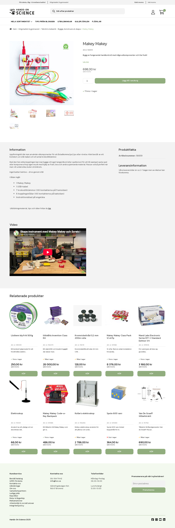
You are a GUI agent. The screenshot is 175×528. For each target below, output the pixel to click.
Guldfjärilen (82, 21)
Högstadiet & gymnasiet (59, 2)
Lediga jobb (15, 493)
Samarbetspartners (18, 490)
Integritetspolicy (17, 505)
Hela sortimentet (20, 21)
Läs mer (86, 62)
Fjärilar (96, 21)
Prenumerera (148, 489)
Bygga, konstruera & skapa (69, 29)
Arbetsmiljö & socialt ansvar (22, 503)
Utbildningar (65, 21)
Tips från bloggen (45, 21)
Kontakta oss (15, 483)
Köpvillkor (14, 495)
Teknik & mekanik (48, 29)
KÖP (119, 451)
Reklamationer (16, 500)
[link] (162, 12)
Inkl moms (152, 2)
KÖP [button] (23, 373)
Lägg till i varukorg (130, 80)
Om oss (13, 488)
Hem (15, 29)
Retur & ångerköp (17, 498)
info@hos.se (55, 481)
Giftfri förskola (16, 481)
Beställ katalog (16, 478)
